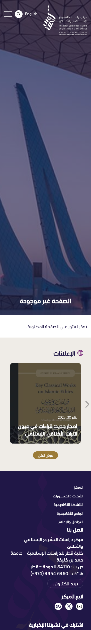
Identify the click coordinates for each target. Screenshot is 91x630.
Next (86, 403)
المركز (78, 487)
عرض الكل (45, 455)
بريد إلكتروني (65, 583)
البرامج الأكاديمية (70, 513)
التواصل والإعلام (70, 521)
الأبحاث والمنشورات (68, 496)
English (31, 13)
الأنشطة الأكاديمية (68, 504)
